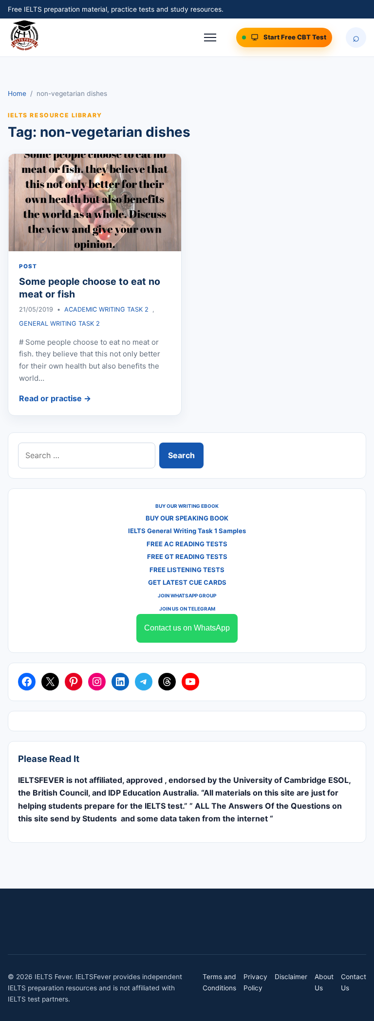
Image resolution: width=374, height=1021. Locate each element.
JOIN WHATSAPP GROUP (187, 595)
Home (17, 93)
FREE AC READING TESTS (187, 544)
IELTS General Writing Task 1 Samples (187, 531)
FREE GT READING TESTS (187, 556)
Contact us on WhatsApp (187, 628)
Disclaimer (291, 977)
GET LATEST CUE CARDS (187, 582)
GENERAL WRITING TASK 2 (59, 323)
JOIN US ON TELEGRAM (187, 609)
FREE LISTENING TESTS (187, 570)
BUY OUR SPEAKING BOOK (187, 518)
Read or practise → (55, 398)
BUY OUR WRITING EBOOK (187, 506)
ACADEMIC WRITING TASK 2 (106, 309)
